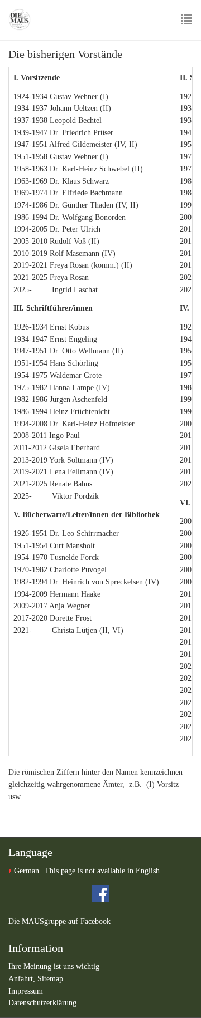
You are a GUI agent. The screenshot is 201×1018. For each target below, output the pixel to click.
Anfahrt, (22, 979)
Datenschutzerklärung (42, 1003)
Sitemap (50, 979)
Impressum (25, 991)
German (26, 871)
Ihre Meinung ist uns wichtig (53, 966)
